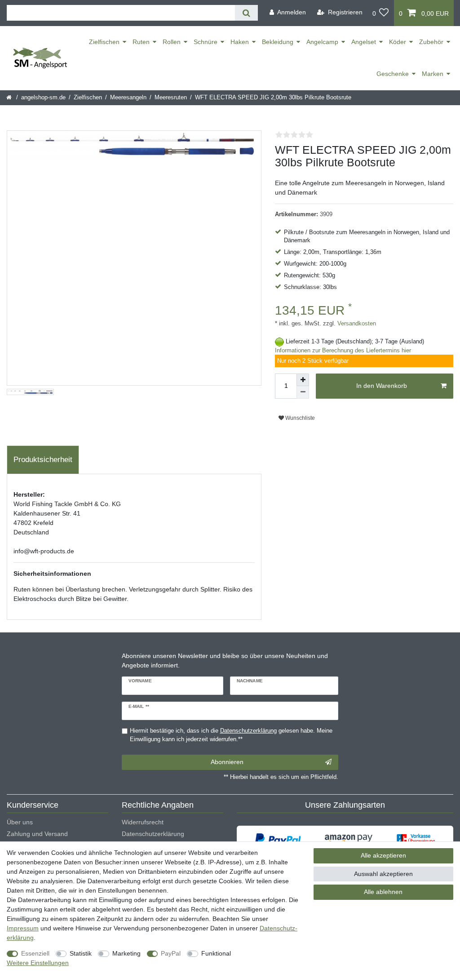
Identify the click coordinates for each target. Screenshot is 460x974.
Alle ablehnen (383, 891)
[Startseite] (9, 97)
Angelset (363, 41)
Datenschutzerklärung (153, 833)
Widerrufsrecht (143, 822)
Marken (432, 73)
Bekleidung (277, 41)
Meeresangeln (128, 97)
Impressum (23, 928)
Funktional (216, 953)
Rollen (172, 41)
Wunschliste (299, 418)
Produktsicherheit (42, 459)
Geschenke (392, 73)
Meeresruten (171, 97)
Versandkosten (356, 323)
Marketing (126, 953)
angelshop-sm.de (43, 97)
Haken (239, 41)
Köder (397, 41)
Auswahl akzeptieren (383, 873)
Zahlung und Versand (37, 833)
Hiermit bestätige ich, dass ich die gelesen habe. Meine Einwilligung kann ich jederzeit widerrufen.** (231, 735)
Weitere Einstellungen (38, 962)
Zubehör (431, 41)
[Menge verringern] (302, 392)
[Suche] (246, 13)
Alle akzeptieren (383, 855)
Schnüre (205, 41)
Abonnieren (227, 761)
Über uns (20, 822)
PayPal (171, 953)
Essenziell (35, 953)
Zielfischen (104, 41)
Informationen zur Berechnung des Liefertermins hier (343, 350)
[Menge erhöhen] (302, 380)
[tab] (43, 459)
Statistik (81, 953)
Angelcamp (322, 41)
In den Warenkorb (381, 385)
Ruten (141, 41)
